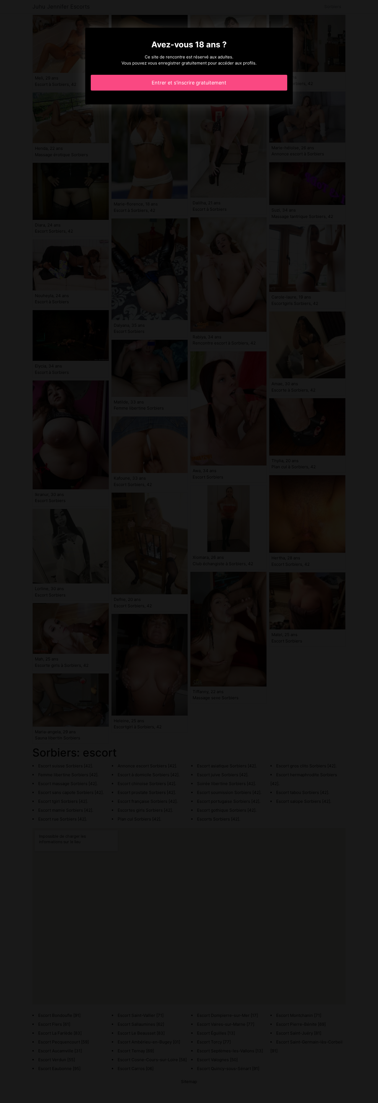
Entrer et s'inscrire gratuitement (189, 83)
